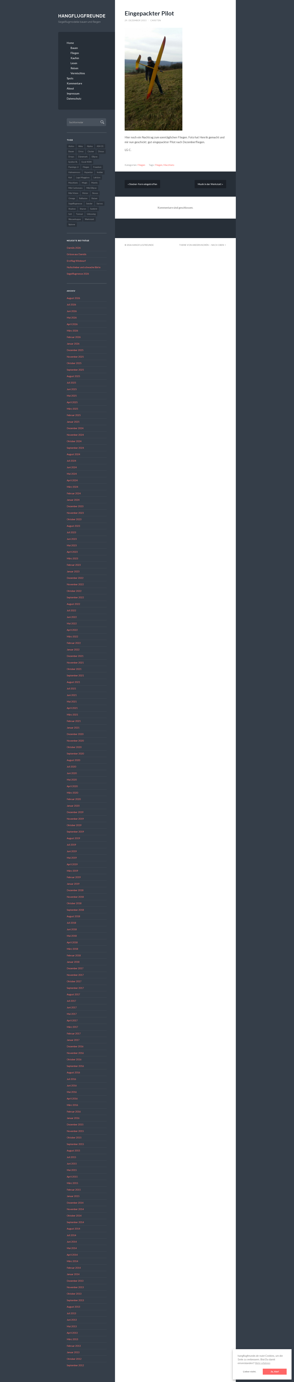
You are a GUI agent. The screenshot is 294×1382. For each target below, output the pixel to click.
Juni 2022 (72, 617)
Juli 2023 (71, 532)
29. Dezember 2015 (136, 20)
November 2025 (75, 356)
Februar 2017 (74, 1033)
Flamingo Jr (73, 167)
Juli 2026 (71, 304)
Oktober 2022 (74, 591)
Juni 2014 (72, 1241)
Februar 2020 (74, 799)
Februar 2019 (74, 877)
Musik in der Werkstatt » (210, 184)
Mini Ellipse (91, 188)
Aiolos (71, 146)
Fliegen (75, 53)
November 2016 (75, 1053)
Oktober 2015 (74, 1137)
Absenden (101, 121)
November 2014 (75, 1209)
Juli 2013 (71, 1313)
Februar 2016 (74, 1111)
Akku (80, 146)
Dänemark (83, 156)
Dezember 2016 (75, 1046)
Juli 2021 (71, 688)
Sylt (70, 214)
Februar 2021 (74, 721)
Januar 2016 (73, 1118)
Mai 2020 (72, 779)
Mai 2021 (72, 701)
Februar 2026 (74, 337)
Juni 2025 (72, 389)
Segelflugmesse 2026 (78, 273)
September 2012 (75, 1365)
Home (70, 42)
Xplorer (71, 224)
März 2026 (72, 330)
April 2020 (72, 786)
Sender (89, 203)
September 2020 (75, 753)
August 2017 (73, 994)
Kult (70, 177)
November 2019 (75, 818)
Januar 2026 (73, 343)
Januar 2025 (73, 421)
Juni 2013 (72, 1319)
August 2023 (73, 525)
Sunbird (93, 209)
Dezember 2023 (75, 506)
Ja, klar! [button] (275, 1371)
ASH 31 (100, 146)
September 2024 (75, 447)
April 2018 (72, 942)
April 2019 (72, 864)
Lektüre (97, 177)
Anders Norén (200, 245)
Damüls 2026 (74, 247)
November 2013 (75, 1287)
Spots (70, 78)
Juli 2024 (71, 460)
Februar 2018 (74, 955)
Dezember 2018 (75, 890)
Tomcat (79, 214)
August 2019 (73, 838)
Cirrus (80, 151)
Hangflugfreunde (82, 16)
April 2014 (72, 1254)
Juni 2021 (72, 695)
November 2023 (75, 512)
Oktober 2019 (74, 825)
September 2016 (75, 1066)
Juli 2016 (71, 1079)
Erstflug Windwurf (76, 260)
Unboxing (91, 214)
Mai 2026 (72, 317)
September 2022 (75, 597)
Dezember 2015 (75, 1124)
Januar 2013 (73, 1352)
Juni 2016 (72, 1085)
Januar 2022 (73, 649)
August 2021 (73, 682)
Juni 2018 (72, 929)
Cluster (91, 151)
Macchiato (73, 182)
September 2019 (75, 831)
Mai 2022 (72, 623)
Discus (101, 151)
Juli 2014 (71, 1235)
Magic (84, 182)
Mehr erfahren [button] (262, 1363)
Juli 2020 (71, 766)
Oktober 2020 (74, 747)
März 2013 (72, 1339)
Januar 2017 (73, 1040)
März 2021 (72, 714)
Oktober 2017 (74, 981)
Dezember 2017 (75, 968)
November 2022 (75, 584)
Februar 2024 (74, 493)
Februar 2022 (74, 643)
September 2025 (75, 369)
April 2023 (72, 551)
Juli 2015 (71, 1157)
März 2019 (72, 870)
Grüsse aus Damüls (76, 254)
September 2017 (75, 988)
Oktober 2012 (74, 1358)
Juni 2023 (72, 539)
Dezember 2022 (75, 577)
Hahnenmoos (74, 172)
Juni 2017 (72, 1007)
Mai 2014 (72, 1248)
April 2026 (72, 324)
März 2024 (72, 486)
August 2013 (73, 1306)
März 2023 (72, 558)
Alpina (90, 146)
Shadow (72, 209)
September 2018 (75, 909)
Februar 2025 (74, 415)
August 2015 (73, 1150)
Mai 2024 (72, 473)
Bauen (74, 48)
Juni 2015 (72, 1163)
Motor (85, 193)
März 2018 (72, 948)
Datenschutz (74, 98)
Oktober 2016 (74, 1059)
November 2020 (75, 740)
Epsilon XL (72, 162)
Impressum (73, 93)
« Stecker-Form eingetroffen (142, 184)
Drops (71, 156)
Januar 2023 (73, 571)
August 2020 (73, 760)
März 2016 (72, 1105)
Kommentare (74, 83)
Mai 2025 (72, 395)
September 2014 (75, 1222)
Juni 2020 (72, 773)
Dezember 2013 (75, 1280)
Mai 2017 (72, 1013)
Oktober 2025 (74, 363)
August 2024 (73, 454)
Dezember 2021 (75, 656)
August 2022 (73, 604)
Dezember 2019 (75, 812)
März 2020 (72, 792)
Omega (71, 198)
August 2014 (73, 1228)
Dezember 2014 (75, 1202)
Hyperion (88, 172)
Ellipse (94, 156)
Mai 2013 (72, 1326)
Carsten (155, 20)
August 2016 (73, 1072)
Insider (100, 172)
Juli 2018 (71, 922)
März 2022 (72, 636)
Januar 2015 (73, 1196)
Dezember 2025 (75, 350)
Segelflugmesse (75, 203)
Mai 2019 (72, 857)
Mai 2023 (72, 545)
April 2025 (72, 402)
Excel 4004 (87, 162)
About (70, 88)
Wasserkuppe (74, 219)
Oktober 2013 (74, 1293)
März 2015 (72, 1183)
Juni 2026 (72, 311)
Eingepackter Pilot (149, 13)
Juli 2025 (71, 382)
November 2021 (75, 662)
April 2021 (72, 708)
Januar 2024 (73, 499)
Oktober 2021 (74, 669)
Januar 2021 (73, 727)
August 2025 (73, 376)
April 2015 (72, 1176)
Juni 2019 (72, 851)
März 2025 (72, 408)
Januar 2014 (73, 1274)
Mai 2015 (72, 1170)
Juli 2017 (71, 1000)
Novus (95, 193)
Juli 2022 (71, 610)
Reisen (74, 68)
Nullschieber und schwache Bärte (83, 267)
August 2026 (73, 298)
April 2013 (72, 1332)
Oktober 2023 (74, 519)
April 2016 (72, 1098)
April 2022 (72, 629)
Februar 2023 (74, 564)
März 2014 (72, 1261)
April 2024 (72, 480)
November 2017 (75, 974)
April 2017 (72, 1020)
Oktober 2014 (74, 1215)
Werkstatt (89, 219)
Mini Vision (73, 193)
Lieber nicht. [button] (249, 1371)
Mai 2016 (72, 1092)
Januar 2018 (73, 961)
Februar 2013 (74, 1345)
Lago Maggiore (82, 177)
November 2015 (75, 1131)
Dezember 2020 (75, 734)
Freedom (97, 167)
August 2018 (73, 916)
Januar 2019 (73, 883)
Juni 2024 (72, 467)
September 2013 (75, 1300)
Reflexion (83, 198)
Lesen (74, 63)
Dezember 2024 (75, 428)
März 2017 (72, 1026)
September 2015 (75, 1144)
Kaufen (75, 58)
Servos (100, 203)
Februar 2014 (74, 1267)
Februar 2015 (74, 1189)
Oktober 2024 (74, 441)
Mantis (94, 182)
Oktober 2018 (74, 903)
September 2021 (75, 675)
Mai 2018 (72, 935)
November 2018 (75, 896)
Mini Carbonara (75, 188)
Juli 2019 (71, 844)
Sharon (83, 209)
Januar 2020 (73, 805)
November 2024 (75, 434)
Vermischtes (78, 73)
